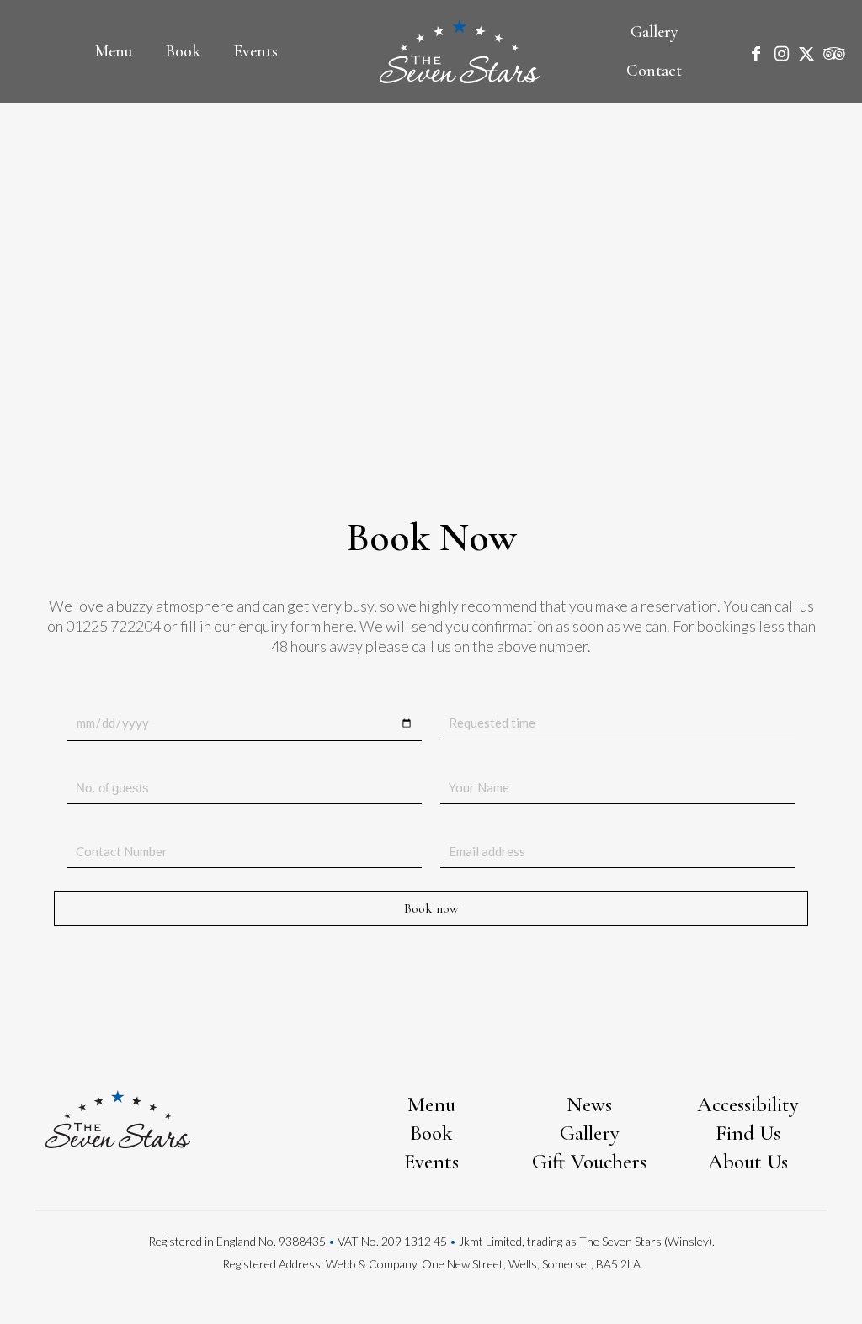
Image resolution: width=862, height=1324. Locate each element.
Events (431, 1161)
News (589, 1104)
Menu (431, 1104)
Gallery (590, 1133)
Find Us (748, 1133)
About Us (748, 1161)
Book (431, 1133)
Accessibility (748, 1104)
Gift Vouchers (589, 1161)
